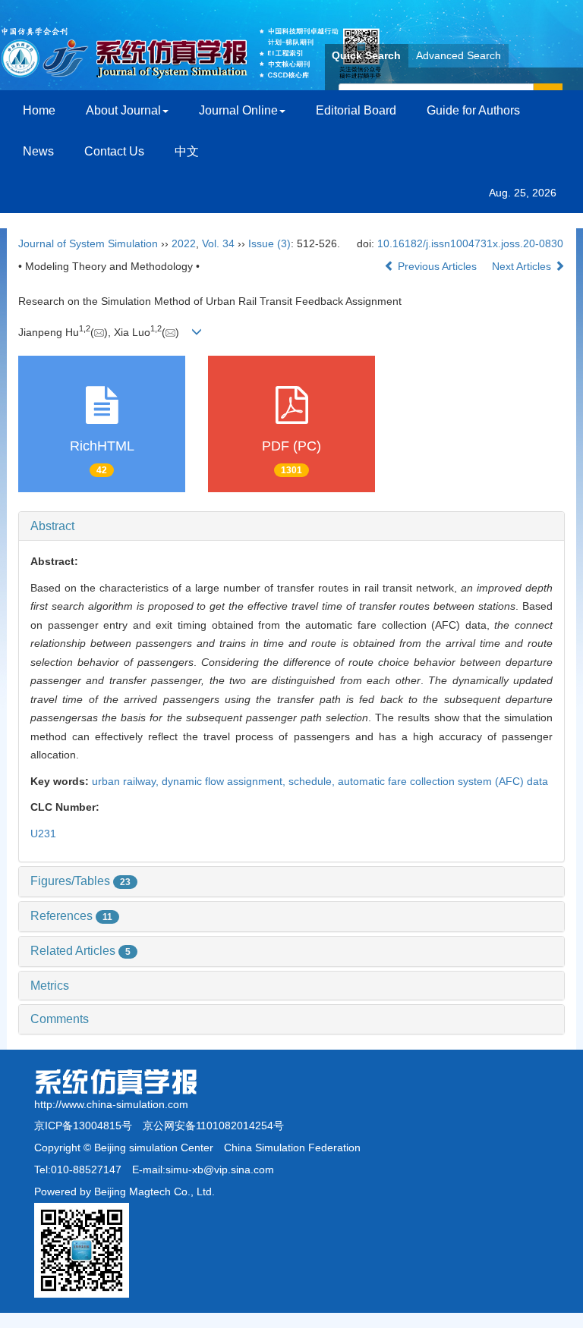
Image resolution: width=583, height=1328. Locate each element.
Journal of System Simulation (88, 243)
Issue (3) (269, 243)
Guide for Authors (473, 110)
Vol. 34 (218, 243)
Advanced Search (458, 55)
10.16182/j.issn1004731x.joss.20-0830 (470, 243)
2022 (184, 243)
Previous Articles (437, 266)
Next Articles (523, 266)
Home (39, 110)
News (38, 151)
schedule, (313, 781)
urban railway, (127, 781)
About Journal (123, 110)
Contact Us (114, 151)
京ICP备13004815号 (83, 1125)
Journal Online (238, 110)
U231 (43, 833)
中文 (187, 151)
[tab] (291, 526)
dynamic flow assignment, (225, 781)
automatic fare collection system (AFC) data (443, 781)
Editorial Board (356, 110)
